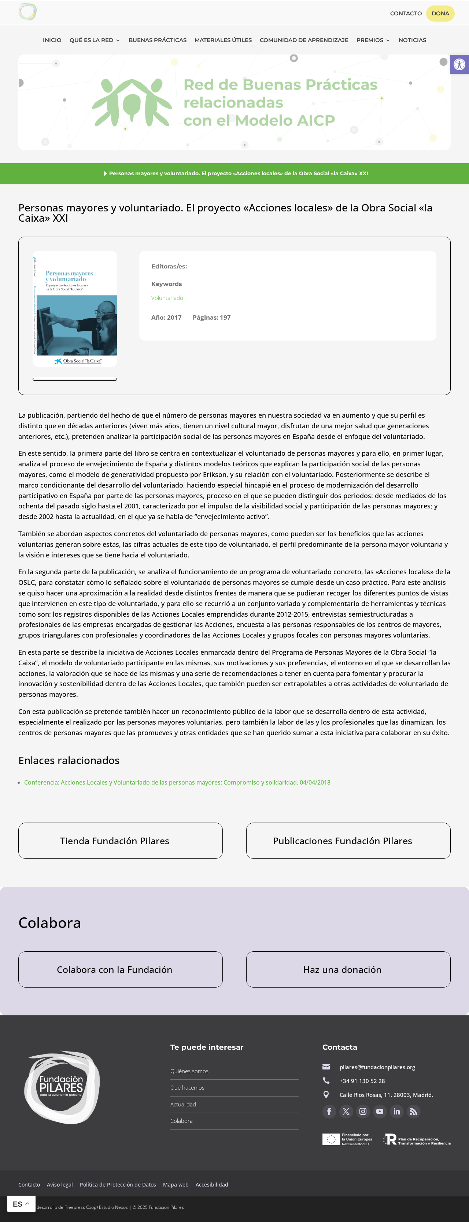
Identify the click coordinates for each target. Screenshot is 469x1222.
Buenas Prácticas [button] (158, 41)
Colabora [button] (181, 1120)
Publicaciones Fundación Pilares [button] (342, 840)
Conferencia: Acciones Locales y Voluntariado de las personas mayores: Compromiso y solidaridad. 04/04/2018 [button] (177, 782)
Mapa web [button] (176, 1184)
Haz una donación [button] (342, 969)
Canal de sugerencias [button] (358, 1163)
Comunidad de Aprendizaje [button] (304, 41)
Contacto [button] (406, 14)
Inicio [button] (52, 41)
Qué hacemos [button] (187, 1087)
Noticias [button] (412, 41)
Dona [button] (440, 13)
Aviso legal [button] (60, 1184)
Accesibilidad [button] (212, 1184)
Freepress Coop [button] (80, 1207)
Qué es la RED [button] (91, 41)
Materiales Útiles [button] (223, 41)
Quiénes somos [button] (189, 1071)
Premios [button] (370, 41)
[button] (459, 64)
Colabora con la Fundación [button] (115, 969)
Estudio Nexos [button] (113, 1207)
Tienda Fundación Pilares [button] (114, 840)
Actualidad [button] (183, 1104)
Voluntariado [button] (167, 297)
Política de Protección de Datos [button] (119, 1184)
